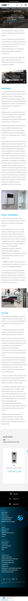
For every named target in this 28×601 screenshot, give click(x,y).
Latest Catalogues (6, 545)
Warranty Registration (7, 532)
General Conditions (6, 557)
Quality (3, 527)
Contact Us (4, 514)
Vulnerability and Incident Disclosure (11, 568)
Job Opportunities (6, 519)
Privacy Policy (5, 555)
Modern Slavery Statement (8, 521)
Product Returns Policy (7, 560)
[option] (14, 17)
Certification (4, 516)
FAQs (2, 549)
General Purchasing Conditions (9, 558)
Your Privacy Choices (9, 597)
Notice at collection (4, 599)
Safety (3, 536)
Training (3, 534)
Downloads (4, 547)
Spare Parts (4, 531)
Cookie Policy (4, 564)
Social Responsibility (7, 517)
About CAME (4, 512)
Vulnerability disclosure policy (9, 570)
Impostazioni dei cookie (7, 571)
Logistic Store (5, 529)
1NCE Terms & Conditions (7, 562)
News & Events (5, 542)
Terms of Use (4, 566)
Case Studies (4, 544)
